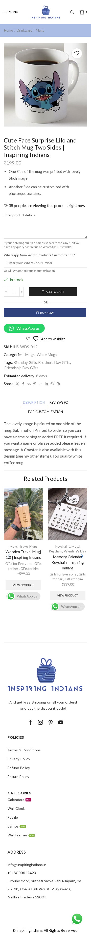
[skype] (57, 384)
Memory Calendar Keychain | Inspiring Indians (68, 562)
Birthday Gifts (25, 362)
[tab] (33, 402)
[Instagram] (40, 722)
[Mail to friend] (40, 384)
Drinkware (24, 30)
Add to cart (55, 291)
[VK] (29, 384)
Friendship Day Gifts (21, 367)
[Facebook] (23, 384)
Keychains (62, 546)
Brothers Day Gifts (54, 362)
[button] (82, 556)
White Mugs (47, 354)
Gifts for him (29, 569)
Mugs (40, 30)
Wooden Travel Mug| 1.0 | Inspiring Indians (23, 554)
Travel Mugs (28, 546)
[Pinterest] (35, 384)
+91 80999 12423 (22, 873)
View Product (23, 585)
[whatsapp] (52, 384)
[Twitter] (17, 384)
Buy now (47, 312)
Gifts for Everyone (18, 564)
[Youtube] (60, 722)
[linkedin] (46, 384)
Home (8, 30)
